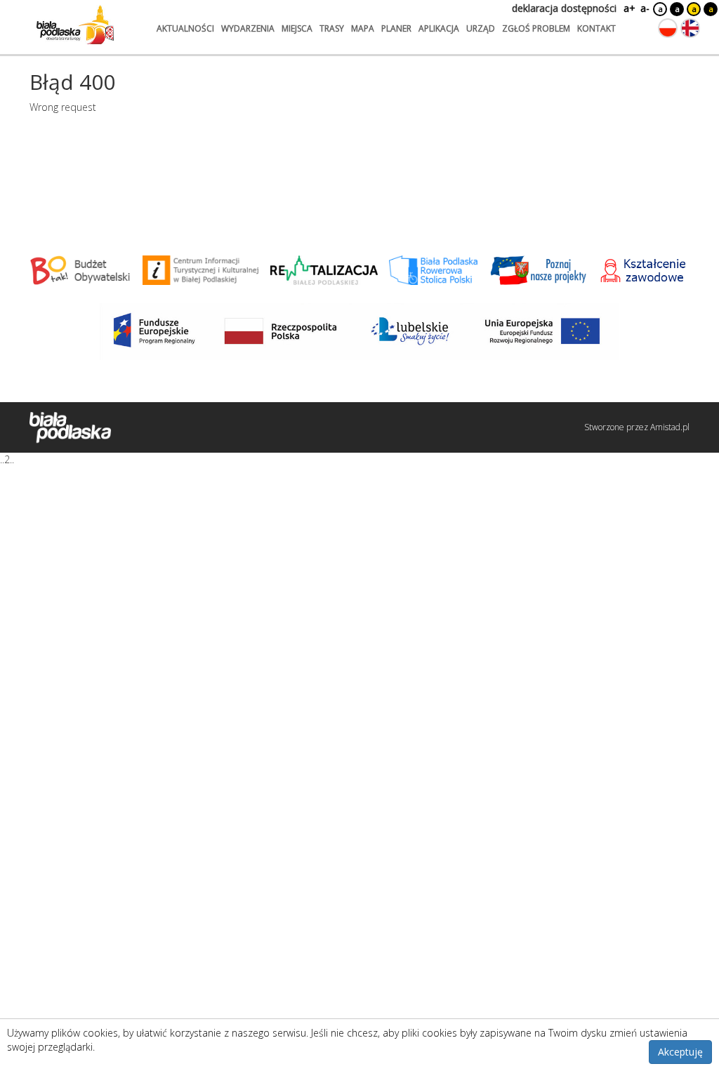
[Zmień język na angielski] (690, 28)
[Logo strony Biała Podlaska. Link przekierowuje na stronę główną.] (75, 24)
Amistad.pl (670, 427)
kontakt (596, 28)
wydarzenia (248, 28)
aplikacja (438, 28)
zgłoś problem (536, 28)
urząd (480, 28)
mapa (362, 28)
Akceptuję (680, 1051)
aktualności (185, 28)
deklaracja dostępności (564, 8)
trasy (331, 28)
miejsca (297, 28)
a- (644, 8)
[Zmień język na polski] (668, 28)
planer (396, 28)
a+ (628, 8)
